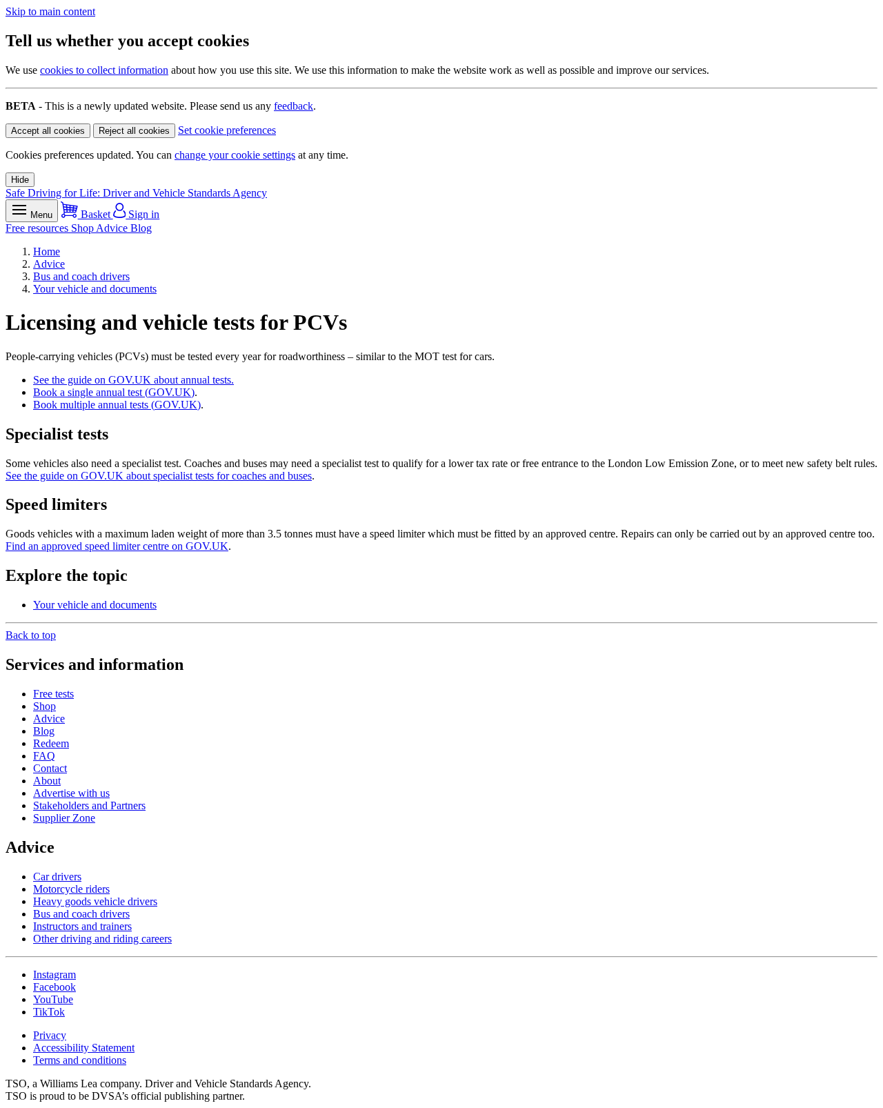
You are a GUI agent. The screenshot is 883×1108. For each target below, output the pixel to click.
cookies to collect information (104, 70)
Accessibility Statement (84, 1047)
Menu (40, 215)
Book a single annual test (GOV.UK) (114, 392)
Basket (95, 214)
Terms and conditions (79, 1060)
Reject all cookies (134, 131)
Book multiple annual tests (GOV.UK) (117, 404)
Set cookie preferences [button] (227, 130)
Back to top (31, 635)
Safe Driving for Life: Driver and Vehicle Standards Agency (136, 193)
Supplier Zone (64, 818)
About (47, 781)
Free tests (53, 694)
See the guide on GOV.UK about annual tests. (133, 380)
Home (46, 251)
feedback (293, 106)
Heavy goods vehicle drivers (95, 901)
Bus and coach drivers (81, 276)
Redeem (51, 743)
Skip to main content (50, 11)
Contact (50, 768)
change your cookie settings (235, 155)
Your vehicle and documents (95, 289)
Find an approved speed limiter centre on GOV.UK (117, 546)
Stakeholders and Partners (89, 805)
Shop (83, 228)
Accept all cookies (48, 131)
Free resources (38, 228)
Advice (113, 228)
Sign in (142, 214)
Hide (20, 180)
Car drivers (57, 876)
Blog (141, 228)
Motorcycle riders (71, 889)
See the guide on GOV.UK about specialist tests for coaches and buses (159, 476)
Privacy (49, 1035)
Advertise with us (71, 793)
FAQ (44, 756)
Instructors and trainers (82, 926)
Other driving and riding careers (102, 938)
